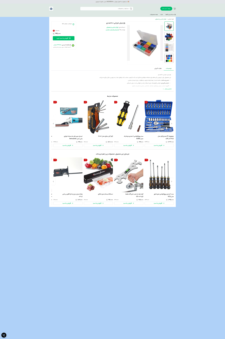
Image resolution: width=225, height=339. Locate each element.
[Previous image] (130, 43)
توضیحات (169, 68)
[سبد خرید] (175, 9)
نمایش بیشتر (168, 89)
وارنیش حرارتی (110, 30)
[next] (53, 123)
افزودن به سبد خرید (62, 38)
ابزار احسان (171, 19)
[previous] (172, 123)
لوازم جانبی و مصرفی (160, 19)
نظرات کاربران (158, 68)
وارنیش (116, 30)
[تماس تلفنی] (3, 335)
